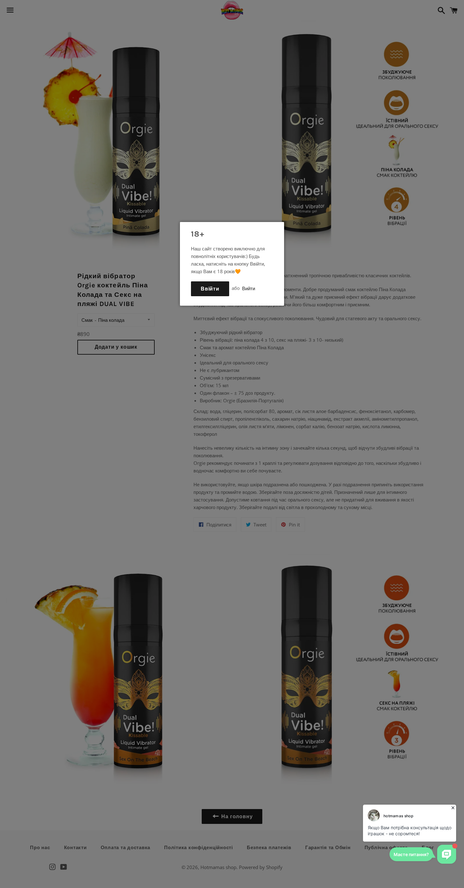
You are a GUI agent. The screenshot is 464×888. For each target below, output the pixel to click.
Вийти (248, 288)
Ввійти (210, 289)
